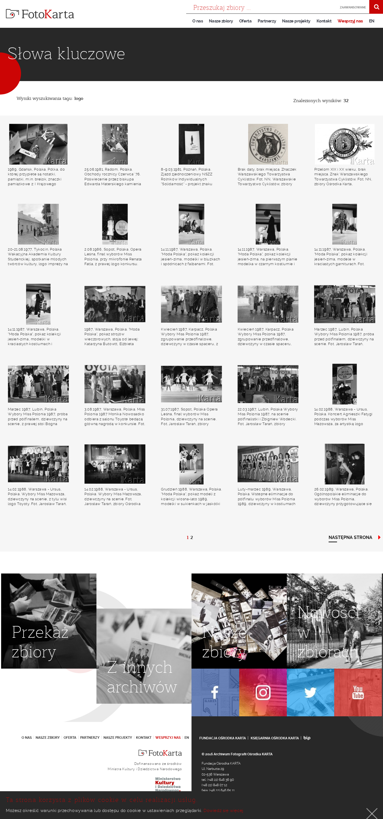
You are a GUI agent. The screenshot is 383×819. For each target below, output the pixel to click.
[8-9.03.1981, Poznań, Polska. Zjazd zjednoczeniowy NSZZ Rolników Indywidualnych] (191, 144)
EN (371, 21)
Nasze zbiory (221, 21)
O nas (197, 21)
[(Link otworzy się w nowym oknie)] (215, 692)
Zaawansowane (353, 7)
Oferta (245, 21)
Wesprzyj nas (350, 21)
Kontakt (324, 21)
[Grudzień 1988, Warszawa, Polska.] (191, 464)
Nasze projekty (296, 21)
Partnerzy (267, 21)
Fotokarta (40, 14)
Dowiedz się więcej (223, 810)
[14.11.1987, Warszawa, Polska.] (191, 224)
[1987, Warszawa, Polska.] (114, 304)
